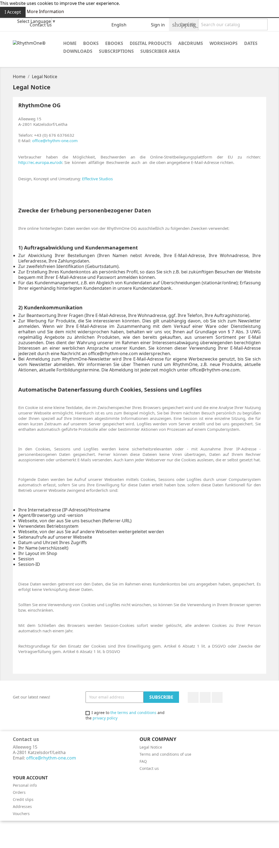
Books (91, 43)
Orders (19, 792)
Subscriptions (116, 51)
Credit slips (23, 799)
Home (70, 43)
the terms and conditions (133, 712)
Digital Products (151, 43)
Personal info (25, 785)
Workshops (224, 43)
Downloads (77, 51)
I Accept (13, 12)
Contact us (41, 25)
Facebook (193, 697)
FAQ (143, 761)
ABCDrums (190, 43)
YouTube (205, 697)
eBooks (114, 43)
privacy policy (105, 718)
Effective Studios (97, 178)
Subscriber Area (160, 51)
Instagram (217, 697)
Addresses (22, 806)
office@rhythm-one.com (55, 140)
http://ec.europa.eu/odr (40, 162)
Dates (250, 43)
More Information (45, 11)
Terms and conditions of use (165, 754)
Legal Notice (151, 747)
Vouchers (21, 813)
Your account (30, 778)
